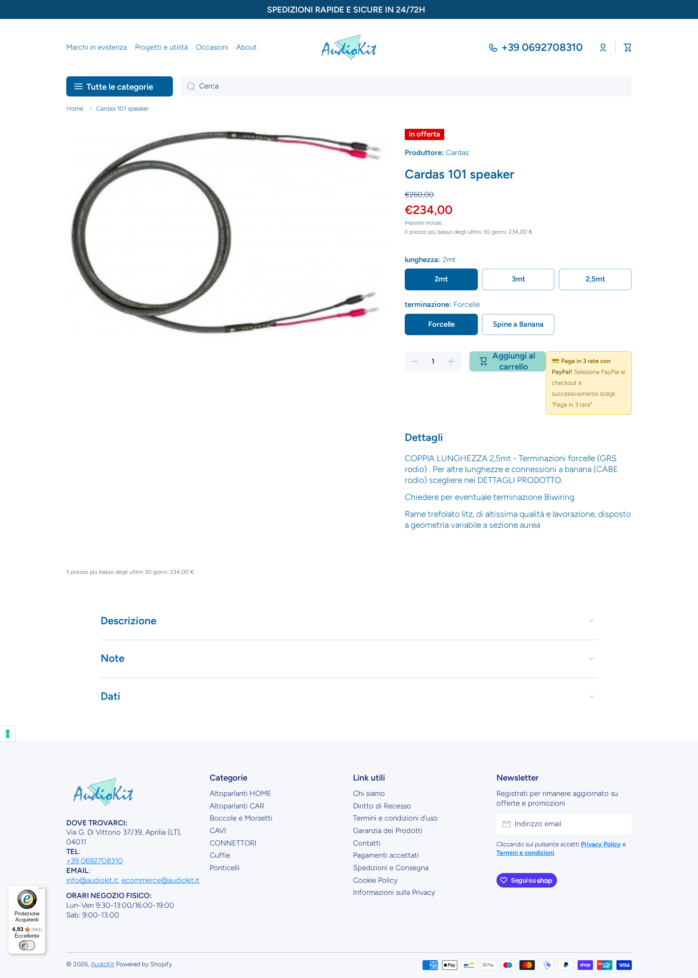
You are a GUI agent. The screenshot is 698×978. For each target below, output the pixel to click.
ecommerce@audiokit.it (161, 880)
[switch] (27, 945)
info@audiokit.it (92, 880)
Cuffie (220, 855)
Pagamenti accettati (386, 855)
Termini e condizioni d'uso (395, 818)
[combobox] (406, 86)
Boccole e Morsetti (241, 818)
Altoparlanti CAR (237, 806)
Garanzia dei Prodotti (388, 830)
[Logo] (349, 47)
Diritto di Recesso (382, 806)
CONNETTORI (233, 843)
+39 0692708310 (542, 47)
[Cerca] (188, 86)
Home (74, 108)
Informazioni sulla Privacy (394, 892)
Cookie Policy (375, 880)
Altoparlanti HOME (240, 793)
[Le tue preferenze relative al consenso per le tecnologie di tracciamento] (7, 733)
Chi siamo (369, 793)
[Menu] (41, 890)
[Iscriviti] (622, 824)
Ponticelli (225, 867)
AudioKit (102, 964)
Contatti (367, 843)
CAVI (218, 830)
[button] (628, 48)
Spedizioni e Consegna (391, 867)
